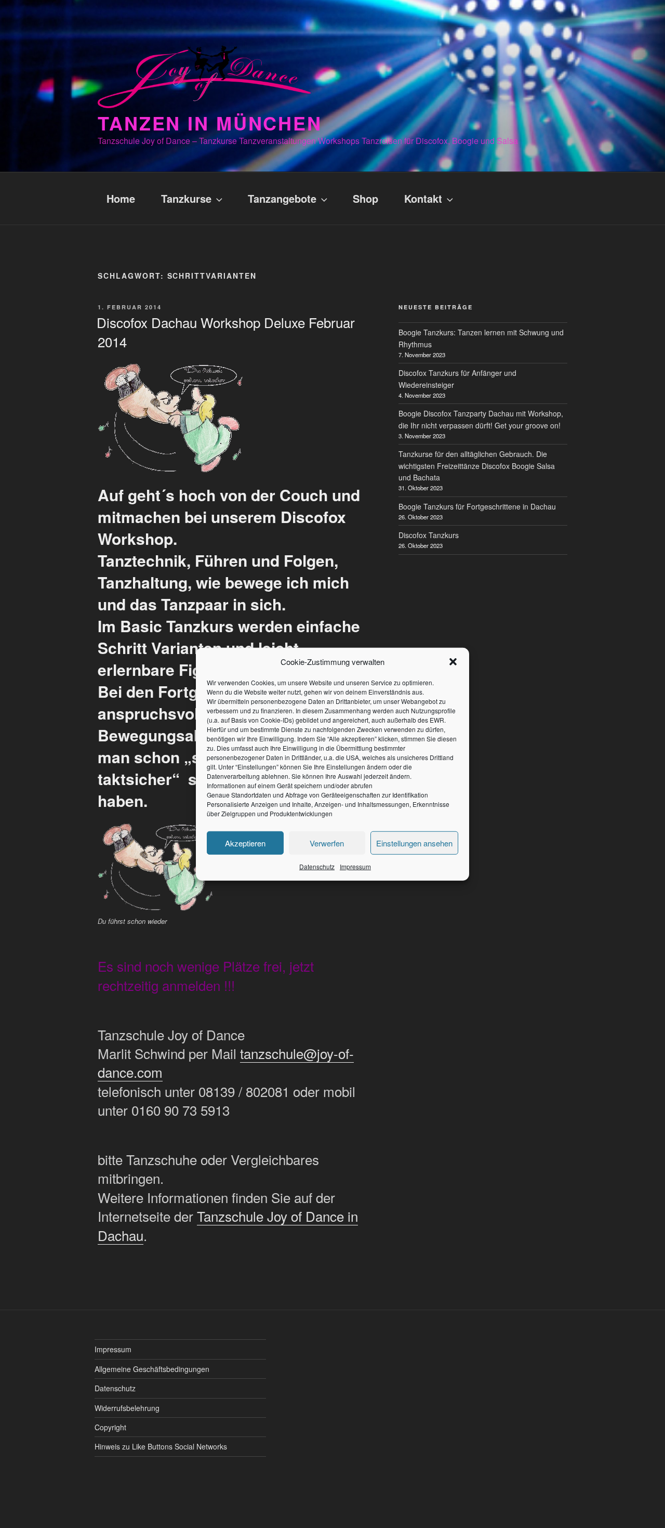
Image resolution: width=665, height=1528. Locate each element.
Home (121, 198)
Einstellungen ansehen (414, 842)
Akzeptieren (245, 842)
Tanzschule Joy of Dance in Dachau (228, 1225)
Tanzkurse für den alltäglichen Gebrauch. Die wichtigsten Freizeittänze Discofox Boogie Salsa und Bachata (476, 465)
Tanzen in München (210, 122)
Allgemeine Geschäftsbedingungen (152, 1369)
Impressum (355, 866)
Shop (365, 198)
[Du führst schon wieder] (156, 867)
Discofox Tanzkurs (428, 535)
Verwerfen (327, 842)
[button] (453, 662)
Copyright (110, 1427)
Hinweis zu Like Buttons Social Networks (161, 1446)
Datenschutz (317, 866)
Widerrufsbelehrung (127, 1408)
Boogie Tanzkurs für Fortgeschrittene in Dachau (477, 506)
